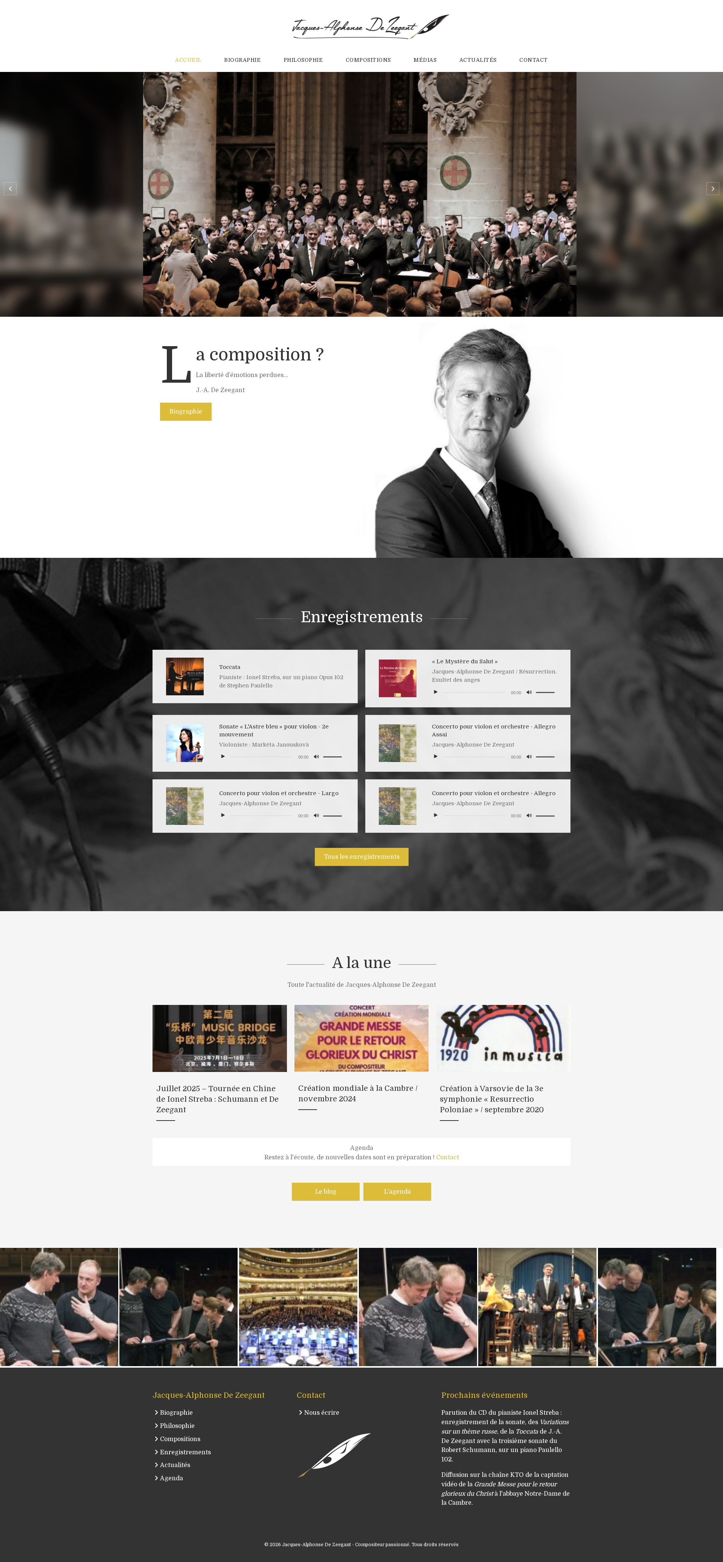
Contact (447, 1157)
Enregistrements (185, 1452)
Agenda (171, 1478)
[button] (10, 188)
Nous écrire (321, 1412)
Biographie (176, 1412)
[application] (494, 691)
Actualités (175, 1465)
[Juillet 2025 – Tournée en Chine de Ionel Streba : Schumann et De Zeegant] (220, 1067)
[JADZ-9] (657, 1307)
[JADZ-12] (418, 1307)
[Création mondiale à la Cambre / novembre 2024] (361, 1067)
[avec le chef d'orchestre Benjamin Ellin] (59, 1307)
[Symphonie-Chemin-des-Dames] (537, 1307)
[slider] (546, 692)
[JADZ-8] (298, 1307)
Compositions (180, 1439)
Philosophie (177, 1426)
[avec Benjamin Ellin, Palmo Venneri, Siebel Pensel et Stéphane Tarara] (178, 1307)
